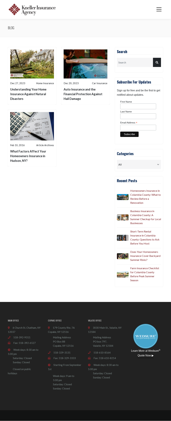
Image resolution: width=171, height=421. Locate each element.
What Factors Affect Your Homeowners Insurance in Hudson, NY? (28, 155)
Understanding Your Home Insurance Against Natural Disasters (28, 94)
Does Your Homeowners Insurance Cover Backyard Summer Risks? (145, 255)
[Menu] (159, 9)
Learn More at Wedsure (145, 350)
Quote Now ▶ (146, 355)
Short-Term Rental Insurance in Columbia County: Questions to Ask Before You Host (144, 237)
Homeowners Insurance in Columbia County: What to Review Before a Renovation (145, 196)
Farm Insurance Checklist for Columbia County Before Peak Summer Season (144, 274)
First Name (126, 101)
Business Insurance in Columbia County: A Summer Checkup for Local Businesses (145, 217)
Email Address (128, 122)
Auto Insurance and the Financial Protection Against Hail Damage (83, 94)
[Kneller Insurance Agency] (32, 9)
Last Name (126, 111)
